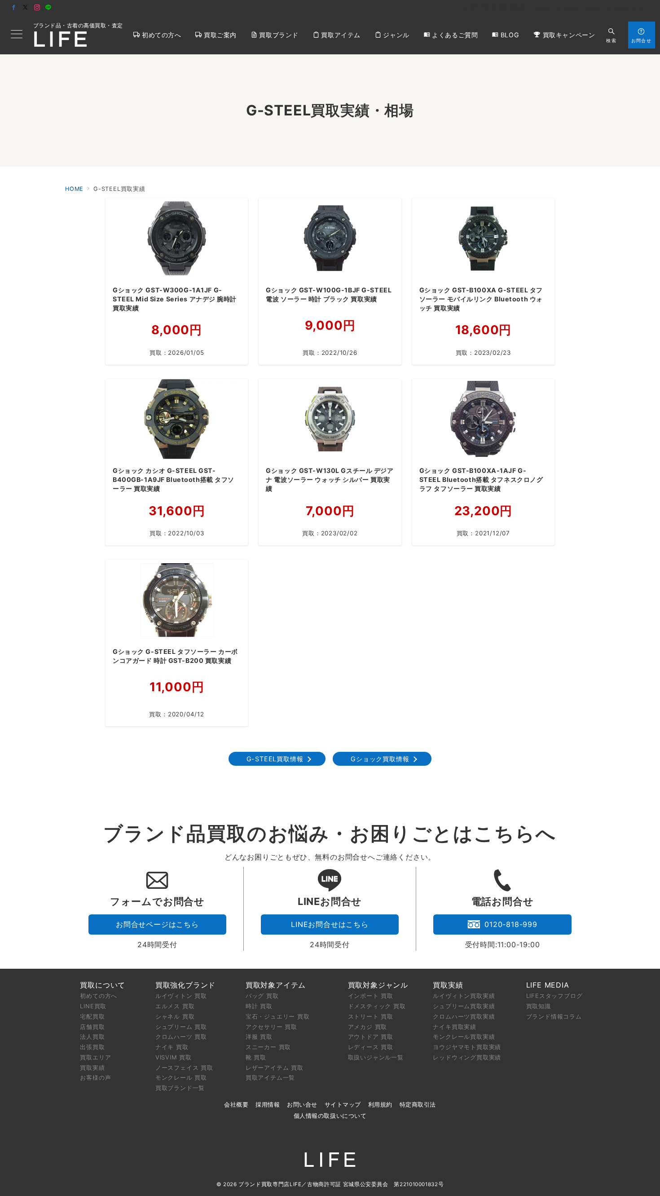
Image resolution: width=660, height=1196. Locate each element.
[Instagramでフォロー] (37, 7)
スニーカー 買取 (268, 1046)
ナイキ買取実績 (454, 1026)
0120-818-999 (510, 924)
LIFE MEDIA (547, 984)
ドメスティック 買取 (377, 1006)
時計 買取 (259, 1006)
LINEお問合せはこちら (330, 924)
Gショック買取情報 (380, 759)
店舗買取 (92, 1026)
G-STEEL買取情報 (275, 759)
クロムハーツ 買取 (181, 1036)
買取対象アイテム (276, 984)
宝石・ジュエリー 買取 (278, 1016)
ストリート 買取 (370, 1016)
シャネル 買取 (175, 1016)
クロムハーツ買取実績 (464, 1016)
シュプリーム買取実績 (464, 1006)
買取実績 (92, 1067)
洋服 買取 (259, 1036)
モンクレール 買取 (181, 1077)
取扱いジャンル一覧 (376, 1057)
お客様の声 (95, 1077)
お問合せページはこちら (157, 924)
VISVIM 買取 (173, 1057)
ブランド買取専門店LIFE (269, 1184)
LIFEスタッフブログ (554, 995)
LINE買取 (93, 1006)
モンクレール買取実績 (464, 1036)
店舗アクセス (631, 8)
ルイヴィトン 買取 (181, 995)
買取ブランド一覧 (180, 1087)
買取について (102, 984)
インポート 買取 (370, 995)
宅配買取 (92, 1016)
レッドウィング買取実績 (467, 1057)
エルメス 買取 (175, 1006)
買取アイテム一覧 (270, 1077)
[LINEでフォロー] (48, 7)
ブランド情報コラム (554, 1016)
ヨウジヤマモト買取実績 (467, 1046)
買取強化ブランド (185, 984)
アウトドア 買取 (370, 1036)
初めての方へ (98, 995)
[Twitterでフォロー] (25, 7)
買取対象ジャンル (378, 984)
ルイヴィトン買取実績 (464, 995)
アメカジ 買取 (367, 1026)
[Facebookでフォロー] (14, 7)
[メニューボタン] (16, 35)
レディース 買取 (370, 1046)
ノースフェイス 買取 (184, 1067)
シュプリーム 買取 (181, 1026)
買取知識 (538, 1006)
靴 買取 (256, 1057)
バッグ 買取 (262, 995)
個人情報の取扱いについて (330, 1115)
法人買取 (92, 1036)
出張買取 (92, 1046)
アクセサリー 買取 (271, 1026)
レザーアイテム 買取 (275, 1067)
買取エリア (95, 1057)
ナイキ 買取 (172, 1046)
